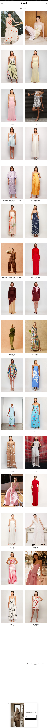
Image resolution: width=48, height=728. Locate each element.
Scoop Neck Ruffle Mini (35, 123)
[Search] (44, 3)
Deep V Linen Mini (35, 624)
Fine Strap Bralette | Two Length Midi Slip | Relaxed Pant (35, 470)
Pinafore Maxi (35, 547)
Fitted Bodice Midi (12, 84)
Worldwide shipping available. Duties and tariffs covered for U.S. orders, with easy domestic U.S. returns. (20, 0)
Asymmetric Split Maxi (35, 277)
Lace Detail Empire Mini (12, 161)
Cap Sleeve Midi (12, 431)
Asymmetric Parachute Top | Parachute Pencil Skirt (12, 200)
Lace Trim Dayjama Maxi (35, 161)
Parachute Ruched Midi (35, 200)
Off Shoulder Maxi (35, 354)
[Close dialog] (36, 704)
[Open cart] (46, 3)
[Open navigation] (2, 3)
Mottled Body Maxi (12, 508)
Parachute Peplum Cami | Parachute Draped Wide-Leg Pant (12, 277)
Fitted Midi (36, 431)
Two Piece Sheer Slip (36, 84)
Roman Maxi (12, 547)
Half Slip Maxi (35, 508)
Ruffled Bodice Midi (12, 470)
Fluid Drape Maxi (12, 354)
